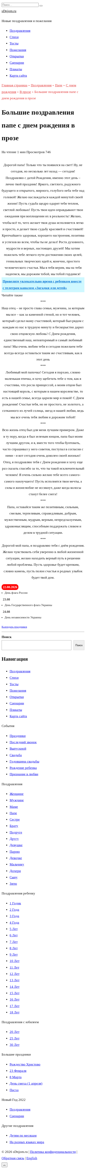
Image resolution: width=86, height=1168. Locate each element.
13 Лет (14, 980)
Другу (14, 839)
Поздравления (20, 31)
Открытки (17, 56)
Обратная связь (13, 1158)
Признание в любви (24, 774)
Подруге (16, 832)
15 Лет (14, 993)
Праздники (18, 736)
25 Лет (14, 1038)
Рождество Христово (25, 1064)
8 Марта (16, 1077)
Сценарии (17, 63)
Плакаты (16, 69)
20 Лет (14, 1032)
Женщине (17, 794)
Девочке (16, 858)
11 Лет (14, 967)
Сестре (15, 819)
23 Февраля (18, 1071)
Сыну (14, 877)
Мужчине (17, 800)
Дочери (15, 871)
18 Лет (14, 1012)
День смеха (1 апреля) (26, 1083)
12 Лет (14, 974)
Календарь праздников (14, 626)
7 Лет (14, 942)
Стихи (14, 37)
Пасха (14, 1090)
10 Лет (14, 961)
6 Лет (14, 935)
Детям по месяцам (23, 1135)
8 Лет (14, 948)
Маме (14, 807)
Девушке (16, 845)
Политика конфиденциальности (53, 1152)
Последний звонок (23, 742)
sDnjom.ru (9, 11)
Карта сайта (18, 75)
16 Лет (14, 999)
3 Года (14, 916)
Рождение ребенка (23, 768)
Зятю (13, 884)
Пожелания (18, 50)
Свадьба (16, 755)
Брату (14, 826)
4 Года (14, 922)
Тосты (14, 43)
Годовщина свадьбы (24, 761)
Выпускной (18, 748)
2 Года (14, 910)
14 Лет (14, 987)
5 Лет (14, 929)
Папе (13, 813)
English (31, 1158)
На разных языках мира (27, 1142)
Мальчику (17, 864)
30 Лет (14, 1045)
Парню (15, 852)
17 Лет (14, 1006)
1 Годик (15, 903)
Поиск (7, 637)
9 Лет (14, 954)
